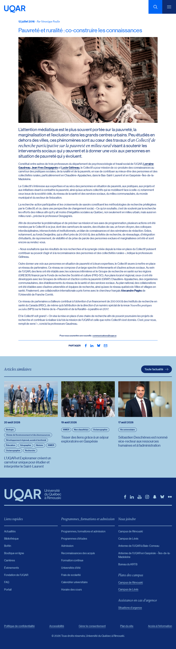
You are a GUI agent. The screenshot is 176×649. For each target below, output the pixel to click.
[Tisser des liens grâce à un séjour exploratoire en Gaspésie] (88, 399)
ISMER (51, 445)
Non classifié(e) (81, 429)
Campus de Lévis (128, 589)
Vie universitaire (127, 429)
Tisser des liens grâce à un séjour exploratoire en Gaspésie (85, 439)
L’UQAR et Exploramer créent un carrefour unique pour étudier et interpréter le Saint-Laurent (27, 462)
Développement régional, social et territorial (26, 440)
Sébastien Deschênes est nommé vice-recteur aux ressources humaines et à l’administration (143, 441)
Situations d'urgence (130, 607)
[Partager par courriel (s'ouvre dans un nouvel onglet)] (105, 345)
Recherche (30, 450)
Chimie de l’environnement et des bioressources (28, 434)
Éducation (10, 445)
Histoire (39, 445)
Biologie (10, 429)
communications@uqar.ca (104, 335)
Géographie (25, 445)
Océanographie (13, 450)
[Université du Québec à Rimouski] (15, 9)
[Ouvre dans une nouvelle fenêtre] (86, 345)
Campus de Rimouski (130, 582)
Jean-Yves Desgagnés (44, 167)
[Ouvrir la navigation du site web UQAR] (169, 7)
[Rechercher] (155, 7)
